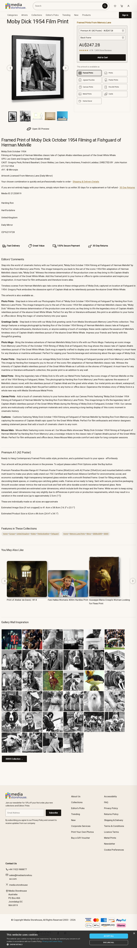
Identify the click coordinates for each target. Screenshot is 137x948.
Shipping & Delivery (113, 820)
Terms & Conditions (114, 826)
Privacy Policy (111, 808)
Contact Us (11, 863)
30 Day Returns (127, 187)
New (76, 15)
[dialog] (68, 939)
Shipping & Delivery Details (86, 181)
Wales (33, 534)
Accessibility (110, 796)
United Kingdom (23, 534)
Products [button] (86, 15)
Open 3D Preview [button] (40, 128)
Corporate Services (80, 826)
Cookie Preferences (114, 849)
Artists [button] (24, 15)
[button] (46, 944)
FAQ (106, 802)
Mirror (89, 534)
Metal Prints (110, 838)
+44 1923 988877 (17, 869)
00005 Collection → (14, 759)
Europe (12, 534)
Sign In (125, 15)
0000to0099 (97, 534)
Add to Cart (103, 57)
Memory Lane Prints (77, 534)
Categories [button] (12, 15)
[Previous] (10, 68)
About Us (75, 796)
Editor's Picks (52, 15)
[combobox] (67, 5)
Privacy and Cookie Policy (52, 941)
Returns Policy (111, 814)
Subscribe (53, 813)
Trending (66, 15)
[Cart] (122, 6)
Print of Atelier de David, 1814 (22, 599)
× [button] (134, 933)
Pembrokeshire (43, 534)
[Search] (105, 6)
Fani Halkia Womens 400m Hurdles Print (68, 599)
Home (5, 534)
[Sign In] (128, 6)
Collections (36, 15)
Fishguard (55, 534)
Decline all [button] (108, 942)
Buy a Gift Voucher (80, 838)
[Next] (65, 68)
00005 (106, 534)
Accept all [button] (109, 936)
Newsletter (109, 843)
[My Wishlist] (115, 6)
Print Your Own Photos (82, 832)
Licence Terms (111, 832)
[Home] (17, 6)
